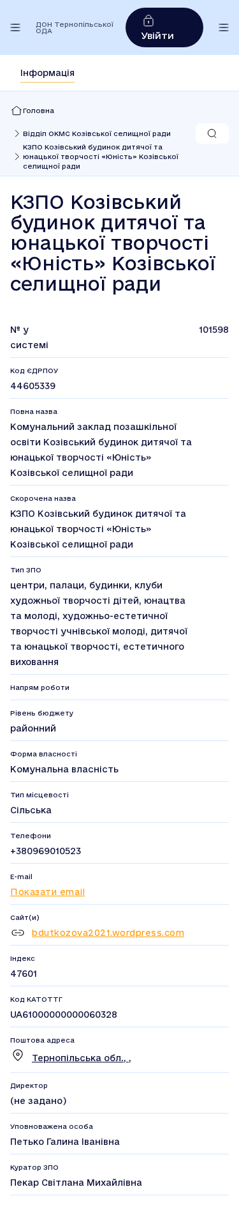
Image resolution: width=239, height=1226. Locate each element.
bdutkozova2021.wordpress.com (108, 933)
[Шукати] (212, 133)
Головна (38, 110)
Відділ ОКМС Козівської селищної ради (97, 133)
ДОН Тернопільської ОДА (74, 27)
